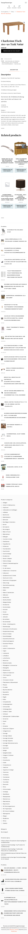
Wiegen (5, 816)
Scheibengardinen (7, 704)
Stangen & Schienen (8, 755)
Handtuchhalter (7, 600)
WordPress (14, 931)
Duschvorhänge (7, 553)
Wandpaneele (6, 796)
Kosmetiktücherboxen (8, 638)
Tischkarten (6, 779)
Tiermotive (5, 772)
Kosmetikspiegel (7, 636)
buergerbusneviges (6, 2)
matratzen (17, 63)
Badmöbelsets (6, 517)
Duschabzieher (7, 549)
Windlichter (6, 818)
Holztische (5, 614)
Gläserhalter (6, 587)
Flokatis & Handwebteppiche (10, 563)
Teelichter (5, 767)
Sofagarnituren (7, 731)
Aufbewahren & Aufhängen (10, 510)
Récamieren (6, 694)
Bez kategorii (6, 529)
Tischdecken (6, 777)
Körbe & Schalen (7, 634)
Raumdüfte (6, 692)
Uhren (4, 787)
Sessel (4, 721)
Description (14, 69)
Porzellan (5, 687)
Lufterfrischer (6, 658)
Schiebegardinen (7, 709)
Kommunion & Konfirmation (10, 629)
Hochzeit (5, 609)
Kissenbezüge (6, 626)
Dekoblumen (6, 541)
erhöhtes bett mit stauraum (10, 62)
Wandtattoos (6, 799)
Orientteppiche (7, 675)
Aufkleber (5, 512)
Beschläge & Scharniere (9, 522)
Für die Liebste (7, 568)
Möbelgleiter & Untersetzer (10, 665)
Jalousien (5, 617)
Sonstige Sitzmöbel (8, 738)
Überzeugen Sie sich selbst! (11, 51)
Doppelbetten (6, 544)
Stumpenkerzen (7, 765)
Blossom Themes (14, 929)
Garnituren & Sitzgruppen (9, 580)
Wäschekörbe (6, 801)
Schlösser (5, 714)
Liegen (4, 651)
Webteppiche (6, 813)
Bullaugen (5, 536)
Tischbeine (6, 774)
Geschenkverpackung (8, 585)
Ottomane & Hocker (8, 680)
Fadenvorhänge (7, 561)
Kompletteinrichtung (8, 631)
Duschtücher (6, 551)
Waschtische (6, 804)
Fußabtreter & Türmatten (9, 570)
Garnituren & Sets (7, 578)
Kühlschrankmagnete (8, 641)
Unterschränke (7, 789)
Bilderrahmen (6, 534)
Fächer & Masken (7, 558)
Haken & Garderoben (8, 592)
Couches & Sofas (7, 539)
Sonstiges (5, 745)
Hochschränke (6, 607)
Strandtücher (6, 760)
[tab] (14, 69)
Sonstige (5, 733)
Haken (4, 590)
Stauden (5, 757)
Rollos (4, 699)
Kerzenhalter (6, 619)
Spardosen (6, 748)
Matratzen (5, 660)
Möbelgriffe (6, 668)
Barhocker (5, 519)
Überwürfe (5, 784)
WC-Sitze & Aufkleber (8, 811)
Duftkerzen (6, 546)
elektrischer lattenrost (12, 61)
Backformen (6, 515)
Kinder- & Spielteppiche (9, 624)
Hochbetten (6, 604)
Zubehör (5, 823)
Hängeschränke (7, 602)
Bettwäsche (6, 527)
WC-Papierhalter (7, 808)
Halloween (5, 595)
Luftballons (6, 655)
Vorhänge (5, 791)
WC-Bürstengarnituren (9, 806)
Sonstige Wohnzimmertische (10, 743)
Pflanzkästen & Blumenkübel (10, 682)
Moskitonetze (6, 670)
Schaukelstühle (7, 702)
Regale (4, 697)
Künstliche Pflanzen (8, 643)
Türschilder (6, 782)
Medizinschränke (7, 663)
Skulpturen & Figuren (8, 728)
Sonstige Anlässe (7, 736)
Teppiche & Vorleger (8, 770)
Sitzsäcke (5, 726)
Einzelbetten (6, 556)
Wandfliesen (6, 794)
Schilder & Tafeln (7, 711)
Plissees (5, 685)
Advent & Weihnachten (9, 505)
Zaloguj (14, 7)
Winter (4, 821)
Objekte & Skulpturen (8, 672)
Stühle (4, 762)
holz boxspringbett (7, 63)
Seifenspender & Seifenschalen (11, 716)
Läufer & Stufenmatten (9, 648)
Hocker (5, 612)
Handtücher (6, 597)
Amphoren (5, 507)
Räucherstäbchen (7, 689)
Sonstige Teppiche (8, 740)
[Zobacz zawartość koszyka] (19, 6)
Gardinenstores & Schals (9, 575)
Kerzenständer (7, 621)
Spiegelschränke (7, 753)
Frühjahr (5, 566)
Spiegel (5, 750)
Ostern (5, 677)
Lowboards (6, 653)
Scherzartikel (6, 706)
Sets (4, 723)
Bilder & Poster (7, 532)
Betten (4, 524)
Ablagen (5, 502)
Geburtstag (6, 583)
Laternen (5, 646)
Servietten (5, 719)
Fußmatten (6, 573)
